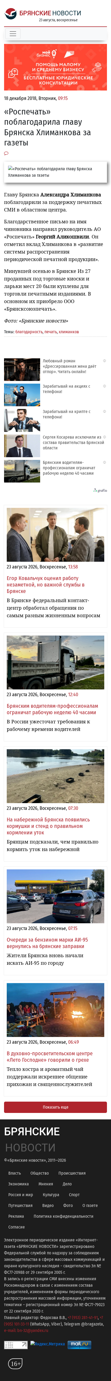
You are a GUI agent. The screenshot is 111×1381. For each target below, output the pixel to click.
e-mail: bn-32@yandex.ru (26, 1330)
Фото (68, 1205)
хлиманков (69, 331)
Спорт (74, 1194)
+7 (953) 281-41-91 (83, 1317)
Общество (39, 1173)
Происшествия (72, 1173)
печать (50, 331)
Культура (51, 1194)
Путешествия (20, 1205)
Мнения (46, 1183)
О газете (90, 1205)
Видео (48, 1205)
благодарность (29, 331)
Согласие (16, 1227)
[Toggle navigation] (12, 33)
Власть (14, 1173)
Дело (67, 1183)
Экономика (18, 1183)
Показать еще (55, 1107)
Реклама (16, 1216)
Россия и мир (20, 1194)
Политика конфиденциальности (63, 1216)
